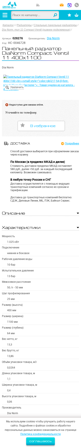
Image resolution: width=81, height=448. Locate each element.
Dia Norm (53, 38)
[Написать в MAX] (69, 5)
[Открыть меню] (5, 15)
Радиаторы (24, 25)
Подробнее (72, 143)
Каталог (8, 25)
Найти (55, 15)
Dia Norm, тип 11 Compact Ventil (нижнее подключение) (36, 29)
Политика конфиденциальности (40, 434)
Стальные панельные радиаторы (55, 25)
